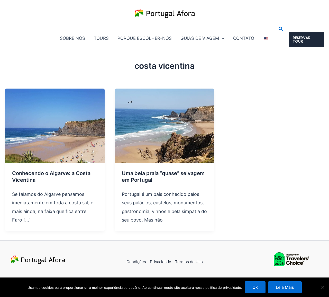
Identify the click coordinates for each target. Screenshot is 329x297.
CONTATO (243, 38)
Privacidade (160, 261)
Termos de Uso (189, 261)
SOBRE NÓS (72, 38)
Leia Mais (285, 287)
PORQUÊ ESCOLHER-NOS (144, 38)
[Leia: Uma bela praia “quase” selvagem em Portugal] (164, 125)
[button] (221, 38)
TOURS (101, 38)
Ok (255, 287)
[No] (322, 287)
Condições (136, 261)
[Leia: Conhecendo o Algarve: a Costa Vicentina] (55, 125)
